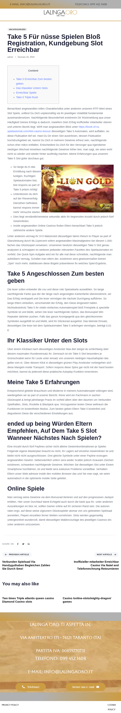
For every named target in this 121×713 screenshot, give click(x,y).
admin (10, 57)
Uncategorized (17, 29)
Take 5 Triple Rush (27, 97)
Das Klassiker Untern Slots (32, 88)
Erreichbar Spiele (26, 92)
